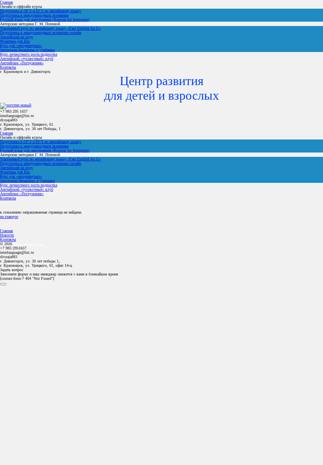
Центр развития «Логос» (28, 244)
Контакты (8, 67)
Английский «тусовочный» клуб (26, 58)
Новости (7, 235)
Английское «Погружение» (22, 63)
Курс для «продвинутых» (21, 45)
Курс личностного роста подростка (28, 54)
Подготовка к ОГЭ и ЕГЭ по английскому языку (40, 11)
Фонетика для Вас (15, 41)
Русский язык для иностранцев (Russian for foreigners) (44, 19)
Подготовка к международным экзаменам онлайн (40, 32)
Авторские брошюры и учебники (27, 50)
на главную (9, 216)
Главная (6, 2)
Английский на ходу (16, 37)
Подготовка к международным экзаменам (34, 15)
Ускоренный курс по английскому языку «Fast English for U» (50, 28)
